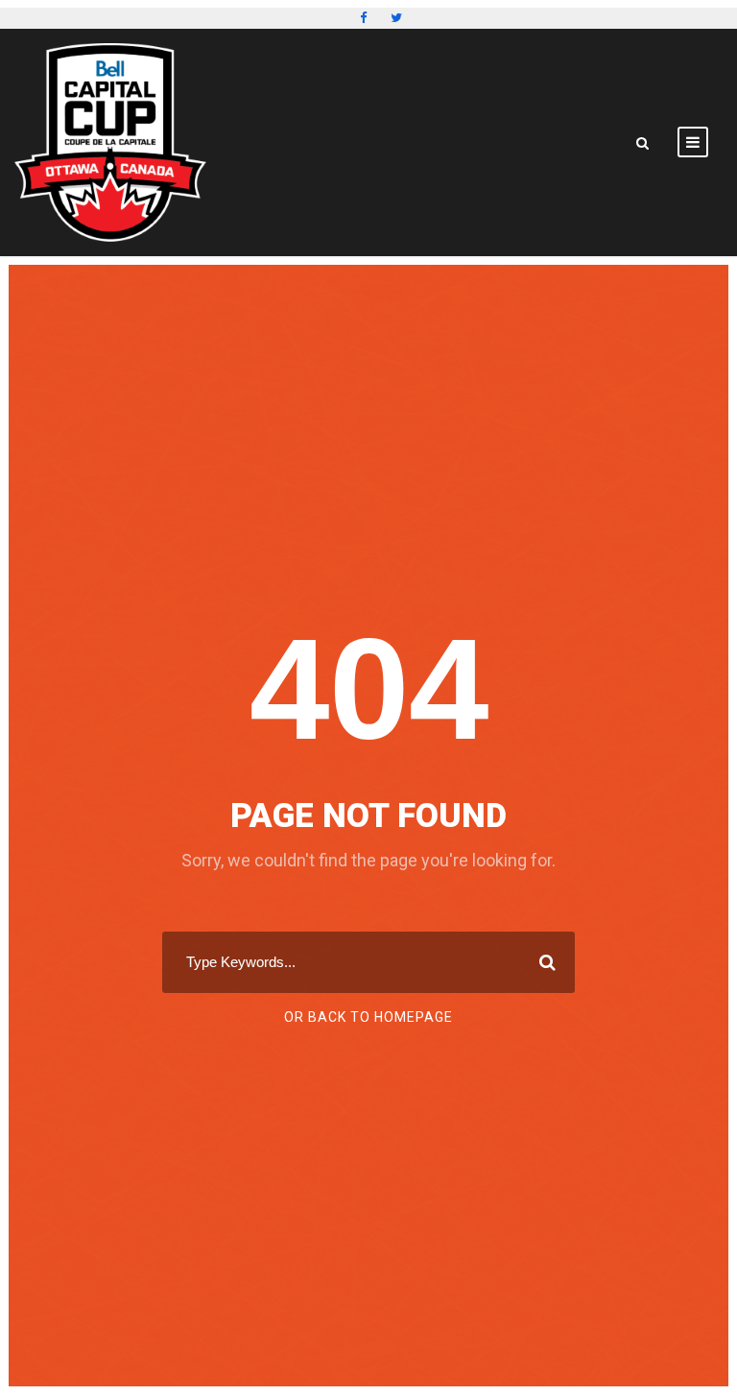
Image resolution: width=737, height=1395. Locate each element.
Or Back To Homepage (368, 1017)
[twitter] (396, 18)
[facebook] (363, 18)
